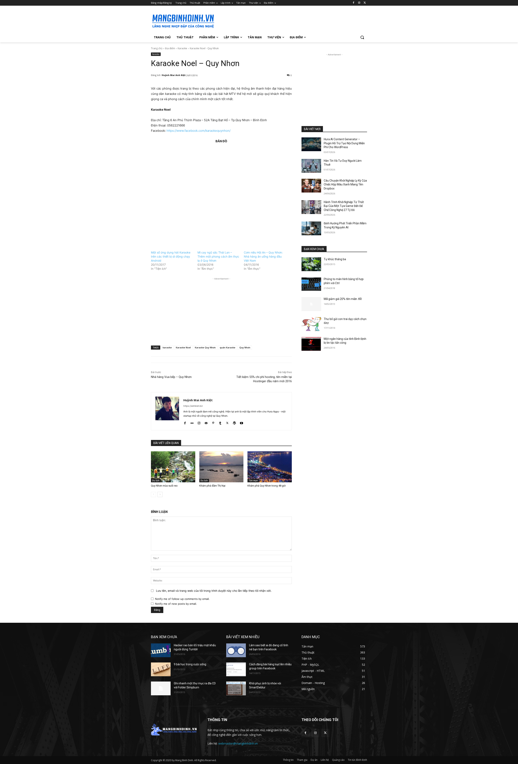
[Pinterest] (213, 422)
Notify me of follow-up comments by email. (182, 598)
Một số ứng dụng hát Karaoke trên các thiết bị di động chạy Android (170, 256)
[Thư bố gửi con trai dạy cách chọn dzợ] (311, 324)
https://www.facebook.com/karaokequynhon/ (198, 131)
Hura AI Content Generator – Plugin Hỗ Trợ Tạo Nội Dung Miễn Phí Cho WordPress (344, 143)
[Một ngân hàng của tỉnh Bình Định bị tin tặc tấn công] (311, 344)
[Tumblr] (220, 422)
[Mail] (206, 422)
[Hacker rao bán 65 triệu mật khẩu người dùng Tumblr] (161, 650)
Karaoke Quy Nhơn (205, 347)
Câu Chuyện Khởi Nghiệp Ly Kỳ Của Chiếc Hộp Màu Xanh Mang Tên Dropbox (345, 184)
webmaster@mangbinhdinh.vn (238, 743)
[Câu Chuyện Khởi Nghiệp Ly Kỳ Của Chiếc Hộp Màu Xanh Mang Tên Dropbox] (311, 186)
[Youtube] (241, 422)
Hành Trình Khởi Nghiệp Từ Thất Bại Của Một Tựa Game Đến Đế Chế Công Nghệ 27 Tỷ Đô (344, 206)
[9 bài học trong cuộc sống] (161, 669)
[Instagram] (359, 3)
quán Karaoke (227, 347)
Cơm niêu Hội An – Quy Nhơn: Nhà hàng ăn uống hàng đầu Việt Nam (263, 256)
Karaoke (182, 48)
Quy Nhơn (244, 347)
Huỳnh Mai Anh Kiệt (174, 75)
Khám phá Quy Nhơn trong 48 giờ (266, 485)
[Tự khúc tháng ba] (311, 264)
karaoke (167, 347)
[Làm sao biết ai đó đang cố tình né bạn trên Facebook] (236, 650)
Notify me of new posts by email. (176, 603)
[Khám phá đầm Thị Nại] (221, 466)
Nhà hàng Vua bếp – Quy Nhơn (171, 377)
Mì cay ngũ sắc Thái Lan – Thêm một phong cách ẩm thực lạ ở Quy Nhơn (218, 256)
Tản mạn (253, 480)
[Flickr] (191, 422)
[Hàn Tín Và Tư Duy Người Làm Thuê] (311, 166)
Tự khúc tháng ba (335, 259)
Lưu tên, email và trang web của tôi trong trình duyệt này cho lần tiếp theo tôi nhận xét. (214, 590)
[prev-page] (153, 494)
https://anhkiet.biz (193, 405)
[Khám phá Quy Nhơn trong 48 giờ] (269, 466)
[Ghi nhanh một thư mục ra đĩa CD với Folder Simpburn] (161, 688)
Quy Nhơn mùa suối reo (164, 485)
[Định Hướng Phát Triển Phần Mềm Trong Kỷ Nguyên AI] (311, 228)
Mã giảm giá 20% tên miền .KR (343, 299)
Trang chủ (156, 48)
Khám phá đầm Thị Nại (212, 485)
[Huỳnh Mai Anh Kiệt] (167, 411)
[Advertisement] (289, 20)
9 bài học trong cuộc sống (190, 664)
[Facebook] (353, 3)
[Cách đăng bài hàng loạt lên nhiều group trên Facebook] (236, 669)
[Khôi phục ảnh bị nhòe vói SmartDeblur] (236, 688)
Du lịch (155, 480)
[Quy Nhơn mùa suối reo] (173, 466)
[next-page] (159, 494)
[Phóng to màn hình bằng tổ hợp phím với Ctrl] (311, 284)
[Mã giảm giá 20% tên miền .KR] (311, 304)
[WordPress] (234, 422)
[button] (362, 37)
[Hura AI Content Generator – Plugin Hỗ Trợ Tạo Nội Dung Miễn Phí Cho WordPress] (311, 144)
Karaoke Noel (183, 347)
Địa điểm (170, 48)
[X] (364, 3)
